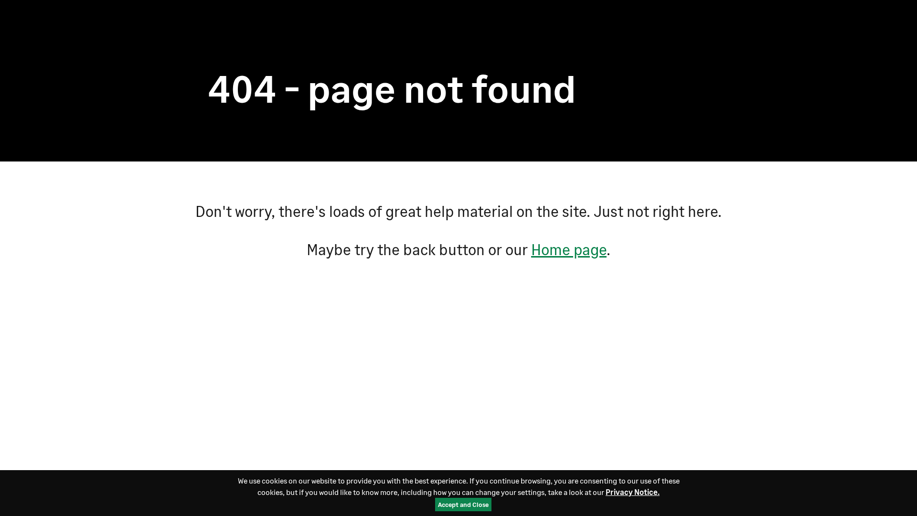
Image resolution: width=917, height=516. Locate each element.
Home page (569, 249)
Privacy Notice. (633, 491)
